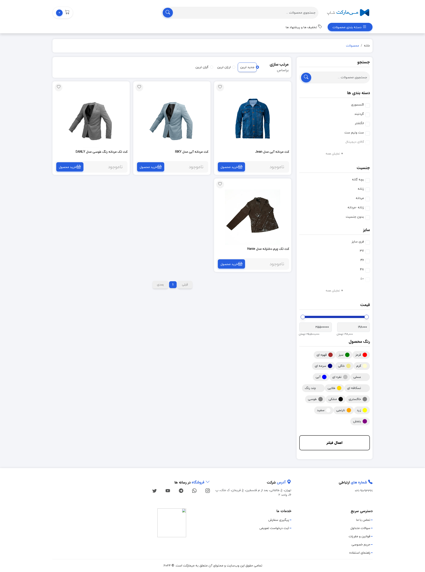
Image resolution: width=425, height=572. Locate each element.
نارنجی (340, 410)
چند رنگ (310, 388)
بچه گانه (358, 180)
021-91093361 (364, 491)
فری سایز (358, 242)
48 (362, 269)
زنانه (361, 189)
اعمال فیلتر (334, 442)
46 (362, 260)
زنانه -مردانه (356, 207)
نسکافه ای (354, 388)
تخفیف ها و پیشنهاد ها (302, 27)
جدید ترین (247, 67)
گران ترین (202, 67)
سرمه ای (320, 366)
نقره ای (337, 377)
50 (362, 279)
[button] (62, 13)
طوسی (312, 399)
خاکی (341, 366)
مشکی (332, 399)
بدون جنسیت (355, 217)
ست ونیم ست (354, 133)
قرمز (358, 355)
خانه (367, 46)
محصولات (352, 46)
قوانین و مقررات (359, 536)
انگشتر (359, 123)
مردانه (360, 198)
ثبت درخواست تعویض (274, 528)
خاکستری (355, 399)
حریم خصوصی (361, 545)
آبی (318, 377)
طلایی (331, 388)
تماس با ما (363, 520)
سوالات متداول (360, 528)
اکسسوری (357, 105)
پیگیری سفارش (278, 520)
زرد (359, 410)
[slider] (366, 317)
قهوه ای (322, 355)
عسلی (357, 377)
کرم (358, 366)
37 (362, 251)
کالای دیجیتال (354, 142)
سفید (321, 410)
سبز (341, 355)
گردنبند (359, 114)
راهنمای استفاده (359, 553)
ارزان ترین (224, 67)
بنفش (357, 421)
